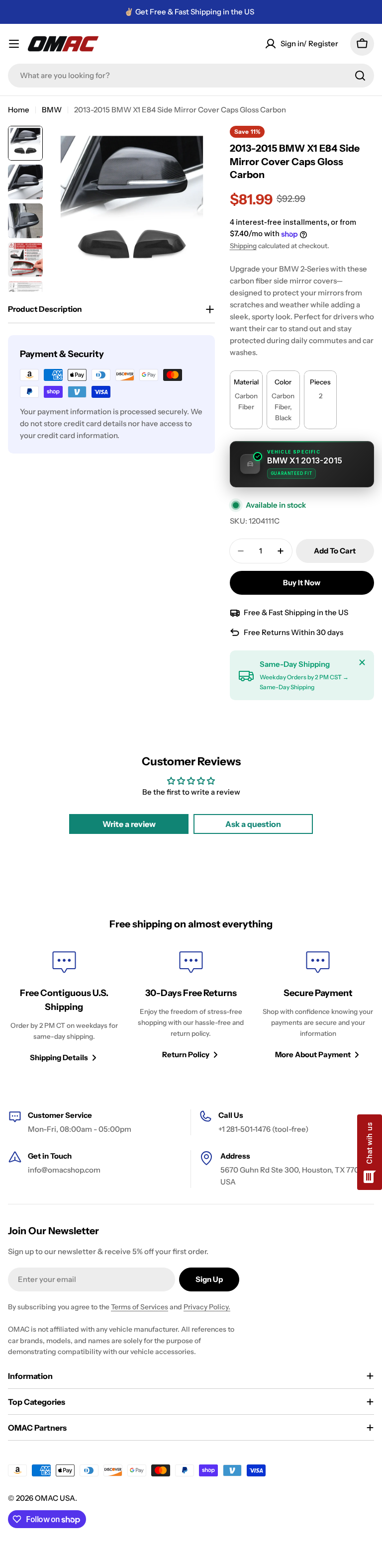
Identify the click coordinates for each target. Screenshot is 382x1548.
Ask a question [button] (253, 824)
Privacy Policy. (207, 1306)
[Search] (360, 76)
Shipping (243, 246)
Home (18, 109)
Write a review (129, 824)
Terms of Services (139, 1306)
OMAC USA (55, 1498)
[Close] (362, 662)
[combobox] (191, 76)
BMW (52, 109)
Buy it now (301, 582)
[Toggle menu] (14, 44)
